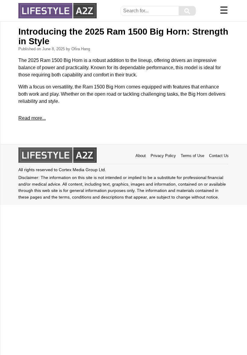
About (141, 155)
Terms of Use (192, 155)
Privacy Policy (163, 155)
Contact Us (219, 155)
